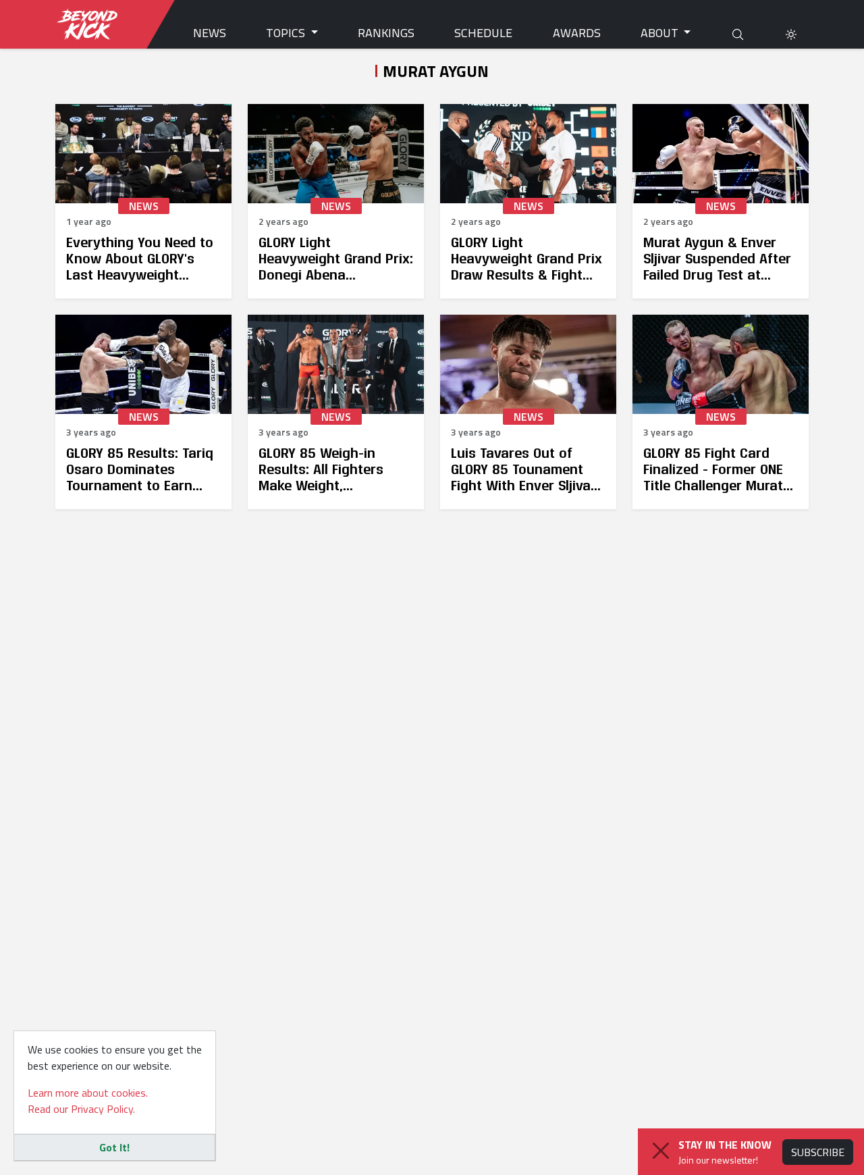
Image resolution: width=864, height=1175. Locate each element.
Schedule (483, 33)
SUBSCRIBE (817, 1152)
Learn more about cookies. (88, 1093)
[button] (791, 32)
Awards (577, 33)
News (209, 33)
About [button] (661, 33)
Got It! (114, 1147)
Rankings (386, 33)
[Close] (661, 1151)
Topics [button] (287, 33)
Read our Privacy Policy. (81, 1109)
